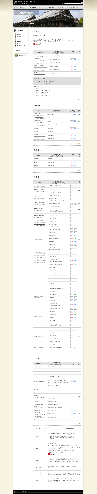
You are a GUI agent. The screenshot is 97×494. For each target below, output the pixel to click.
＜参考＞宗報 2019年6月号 (39, 257)
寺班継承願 (37, 165)
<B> (79, 69)
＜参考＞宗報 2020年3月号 (39, 225)
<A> (79, 55)
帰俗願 (36, 134)
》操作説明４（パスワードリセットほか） (43, 95)
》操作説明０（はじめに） (40, 88)
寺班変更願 (37, 162)
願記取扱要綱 (32, 7)
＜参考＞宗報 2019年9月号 (39, 217)
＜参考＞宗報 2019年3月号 (39, 136)
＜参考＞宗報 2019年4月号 (39, 253)
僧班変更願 (37, 158)
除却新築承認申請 (38, 184)
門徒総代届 (37, 72)
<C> (79, 117)
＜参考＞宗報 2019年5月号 (39, 255)
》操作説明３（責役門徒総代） (41, 93)
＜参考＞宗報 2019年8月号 (39, 260)
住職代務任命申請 (38, 61)
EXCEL (75, 238)
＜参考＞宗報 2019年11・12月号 (40, 220)
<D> (79, 66)
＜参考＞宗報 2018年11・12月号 (40, 56)
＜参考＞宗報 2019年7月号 (39, 258)
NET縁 (61, 7)
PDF (71, 55)
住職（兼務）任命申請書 (39, 65)
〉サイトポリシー (76, 491)
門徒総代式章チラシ (52, 377)
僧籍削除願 (37, 137)
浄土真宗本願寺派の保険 (74, 7)
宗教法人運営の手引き (20, 7)
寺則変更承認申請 (38, 196)
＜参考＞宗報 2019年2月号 (39, 115)
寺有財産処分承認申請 (39, 189)
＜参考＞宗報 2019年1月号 (39, 70)
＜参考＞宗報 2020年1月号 (39, 222)
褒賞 (42, 7)
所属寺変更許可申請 (39, 117)
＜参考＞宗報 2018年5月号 (39, 186)
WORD (75, 55)
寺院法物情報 (51, 7)
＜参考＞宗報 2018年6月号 (39, 191)
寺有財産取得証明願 (39, 208)
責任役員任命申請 (38, 68)
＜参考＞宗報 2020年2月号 (39, 224)
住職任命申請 (37, 55)
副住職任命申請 (38, 58)
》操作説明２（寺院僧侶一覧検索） (42, 92)
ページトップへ (77, 99)
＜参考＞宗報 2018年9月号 (39, 204)
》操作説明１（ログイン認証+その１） (42, 90)
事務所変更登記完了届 (39, 202)
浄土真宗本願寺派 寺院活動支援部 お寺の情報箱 (26, 2)
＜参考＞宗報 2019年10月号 (39, 219)
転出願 (36, 131)
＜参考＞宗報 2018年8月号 (39, 198)
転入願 (36, 128)
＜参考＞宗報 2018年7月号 (39, 210)
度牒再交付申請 (38, 120)
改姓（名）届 (37, 113)
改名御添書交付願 (38, 124)
